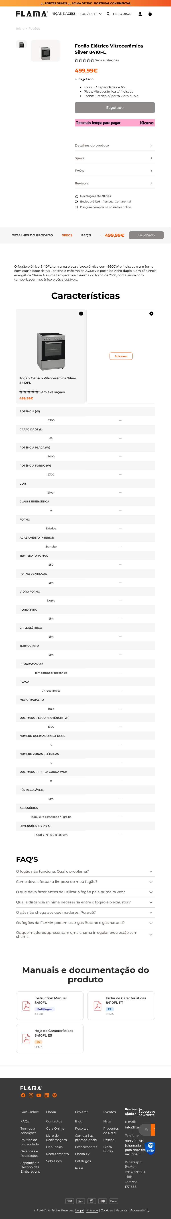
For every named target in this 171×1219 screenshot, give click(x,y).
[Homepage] (32, 14)
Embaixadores (86, 1147)
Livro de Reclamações (56, 1138)
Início (20, 28)
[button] (85, 60)
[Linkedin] (46, 1095)
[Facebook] (23, 1095)
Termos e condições (28, 1130)
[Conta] (140, 14)
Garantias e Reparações (29, 1153)
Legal (79, 1210)
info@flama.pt (136, 1127)
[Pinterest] (54, 1095)
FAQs (24, 1121)
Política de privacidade (29, 1142)
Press (79, 1168)
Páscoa (108, 1140)
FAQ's (86, 235)
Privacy (92, 1210)
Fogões (34, 28)
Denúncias (54, 1147)
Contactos (54, 1121)
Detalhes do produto (32, 235)
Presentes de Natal (111, 1130)
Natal (107, 1121)
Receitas (81, 1128)
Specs (67, 235)
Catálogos (83, 1161)
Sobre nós (54, 1161)
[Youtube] (38, 1095)
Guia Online (55, 1128)
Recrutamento (57, 1154)
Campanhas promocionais (86, 1138)
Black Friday (108, 1149)
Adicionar (121, 356)
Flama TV (82, 1154)
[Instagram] (31, 1095)
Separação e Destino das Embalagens (30, 1167)
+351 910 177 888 (131, 1184)
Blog (79, 1121)
